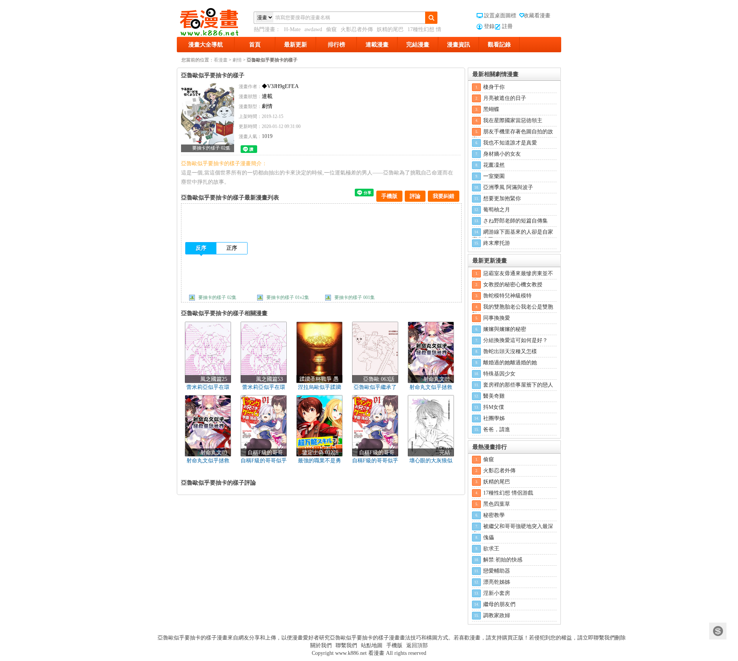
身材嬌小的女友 (502, 154)
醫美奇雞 (494, 396)
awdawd (313, 29)
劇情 (237, 60)
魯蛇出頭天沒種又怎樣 (510, 351)
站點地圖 (371, 645)
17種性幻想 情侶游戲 (508, 493)
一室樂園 (494, 176)
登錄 (489, 26)
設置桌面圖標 (500, 15)
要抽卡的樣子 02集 (217, 297)
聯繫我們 (346, 645)
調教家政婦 (496, 615)
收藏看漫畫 (537, 15)
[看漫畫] (215, 20)
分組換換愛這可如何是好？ (515, 340)
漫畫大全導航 (205, 45)
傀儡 (488, 537)
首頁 (255, 45)
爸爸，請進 (496, 429)
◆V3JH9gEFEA (280, 86)
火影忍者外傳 (357, 29)
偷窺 (331, 29)
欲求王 (491, 548)
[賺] (717, 631)
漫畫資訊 (458, 45)
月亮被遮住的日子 (504, 98)
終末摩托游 (496, 243)
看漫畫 (221, 60)
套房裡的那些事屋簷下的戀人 (518, 385)
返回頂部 (417, 645)
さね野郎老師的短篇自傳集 (515, 221)
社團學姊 (494, 418)
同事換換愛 (496, 318)
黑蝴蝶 (491, 109)
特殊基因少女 (499, 374)
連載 (267, 96)
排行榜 (336, 45)
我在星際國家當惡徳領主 (512, 120)
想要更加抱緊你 (502, 198)
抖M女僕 (493, 407)
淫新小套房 (496, 593)
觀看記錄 (499, 45)
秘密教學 (494, 515)
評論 (415, 196)
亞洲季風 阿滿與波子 (508, 187)
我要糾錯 (443, 196)
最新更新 (295, 45)
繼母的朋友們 (499, 604)
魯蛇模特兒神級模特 (507, 296)
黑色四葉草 (496, 504)
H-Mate (292, 29)
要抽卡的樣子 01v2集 (287, 297)
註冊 (507, 26)
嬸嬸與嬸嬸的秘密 (504, 329)
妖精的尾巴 (390, 29)
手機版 (389, 196)
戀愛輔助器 (496, 571)
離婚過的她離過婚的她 (510, 362)
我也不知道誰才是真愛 (510, 143)
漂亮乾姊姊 (496, 582)
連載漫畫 (377, 45)
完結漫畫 (417, 45)
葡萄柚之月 (496, 210)
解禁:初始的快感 (502, 560)
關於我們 (321, 645)
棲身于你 (494, 87)
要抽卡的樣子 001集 (354, 297)
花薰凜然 (494, 165)
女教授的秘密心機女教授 (512, 284)
